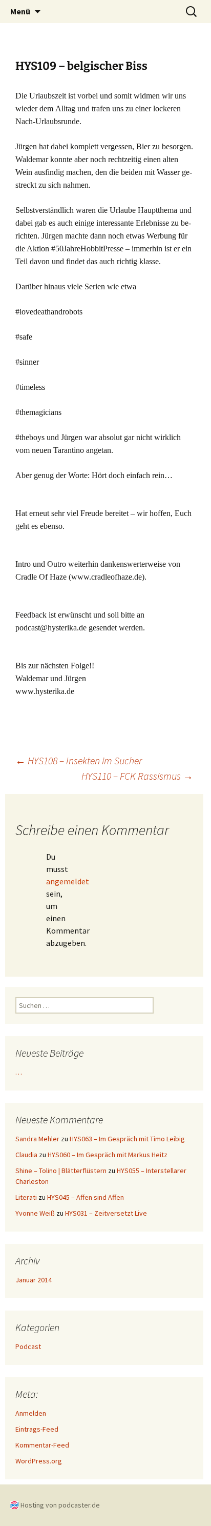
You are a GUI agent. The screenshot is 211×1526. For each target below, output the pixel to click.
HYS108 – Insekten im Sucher (78, 760)
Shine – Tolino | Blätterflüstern (61, 1170)
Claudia (26, 1154)
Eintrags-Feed (36, 1429)
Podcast (28, 1346)
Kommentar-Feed (42, 1445)
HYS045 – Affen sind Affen (85, 1197)
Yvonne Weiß (35, 1213)
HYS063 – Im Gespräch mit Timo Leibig (127, 1138)
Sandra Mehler (37, 1138)
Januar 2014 (33, 1279)
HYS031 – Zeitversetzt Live (106, 1213)
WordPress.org (38, 1460)
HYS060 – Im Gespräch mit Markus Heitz (107, 1154)
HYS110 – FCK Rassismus (137, 775)
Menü (20, 11)
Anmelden (30, 1413)
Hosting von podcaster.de (60, 1505)
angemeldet (67, 881)
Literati (26, 1197)
